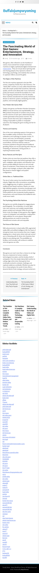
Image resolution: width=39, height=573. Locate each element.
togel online (5, 367)
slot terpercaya (6, 409)
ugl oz (4, 474)
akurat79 (4, 505)
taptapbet (5, 358)
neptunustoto (7, 69)
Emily (6, 58)
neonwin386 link (7, 503)
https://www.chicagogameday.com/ (12, 472)
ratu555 (4, 544)
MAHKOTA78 (6, 417)
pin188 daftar (6, 477)
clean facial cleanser (7, 518)
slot (3, 441)
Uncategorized (9, 42)
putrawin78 (5, 490)
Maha (18, 327)
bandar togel (5, 446)
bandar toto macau (7, 501)
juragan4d (5, 420)
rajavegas (5, 514)
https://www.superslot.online (10, 452)
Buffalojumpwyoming (19, 10)
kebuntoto (5, 455)
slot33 (4, 411)
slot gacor (5, 428)
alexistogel (5, 448)
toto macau (5, 374)
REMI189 (5, 461)
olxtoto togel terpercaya (9, 520)
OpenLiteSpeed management (10, 376)
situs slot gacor (6, 457)
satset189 (5, 424)
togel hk (4, 378)
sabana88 (5, 483)
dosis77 (4, 531)
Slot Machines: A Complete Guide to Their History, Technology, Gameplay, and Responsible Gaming (19, 315)
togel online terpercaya (8, 369)
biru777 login (6, 468)
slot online (5, 426)
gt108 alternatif (6, 350)
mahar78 (4, 487)
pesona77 (5, 533)
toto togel (5, 439)
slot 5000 (5, 393)
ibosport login (6, 547)
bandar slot (5, 385)
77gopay (4, 402)
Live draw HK (6, 496)
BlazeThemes (25, 569)
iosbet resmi (5, 354)
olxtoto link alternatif (8, 396)
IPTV (3, 551)
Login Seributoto (7, 387)
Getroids (4, 498)
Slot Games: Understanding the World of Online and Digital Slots (31, 310)
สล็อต (4, 400)
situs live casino (6, 512)
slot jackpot (12, 437)
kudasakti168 (6, 352)
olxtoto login (5, 481)
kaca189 (4, 557)
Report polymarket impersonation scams (13, 444)
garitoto (4, 356)
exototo (4, 371)
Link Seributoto (6, 389)
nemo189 (5, 422)
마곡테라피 (6, 391)
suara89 (4, 542)
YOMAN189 (5, 459)
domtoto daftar (6, 382)
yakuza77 (5, 529)
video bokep (5, 380)
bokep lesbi (5, 398)
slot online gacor (6, 415)
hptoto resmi (6, 522)
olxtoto (4, 435)
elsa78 (4, 540)
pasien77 (4, 485)
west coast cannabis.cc (8, 361)
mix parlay (5, 470)
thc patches (5, 527)
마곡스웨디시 (6, 549)
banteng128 (5, 553)
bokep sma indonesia (8, 363)
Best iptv (4, 538)
